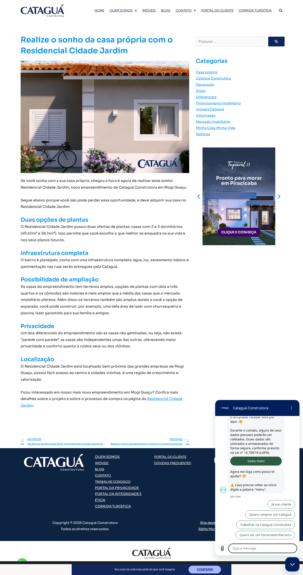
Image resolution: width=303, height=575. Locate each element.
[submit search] (276, 41)
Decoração (205, 84)
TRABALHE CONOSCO (112, 482)
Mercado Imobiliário (213, 121)
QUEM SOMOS (121, 10)
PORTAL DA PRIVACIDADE (117, 488)
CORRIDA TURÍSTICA (255, 10)
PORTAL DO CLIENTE (217, 10)
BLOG (165, 10)
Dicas (200, 91)
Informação (206, 115)
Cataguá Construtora (213, 78)
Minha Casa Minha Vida (215, 128)
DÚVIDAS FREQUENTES (172, 463)
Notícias (203, 134)
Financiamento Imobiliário (218, 103)
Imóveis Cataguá (210, 109)
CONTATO (184, 10)
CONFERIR (205, 569)
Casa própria (206, 72)
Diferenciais (206, 97)
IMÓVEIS (149, 10)
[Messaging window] (257, 477)
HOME (99, 10)
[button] (198, 196)
